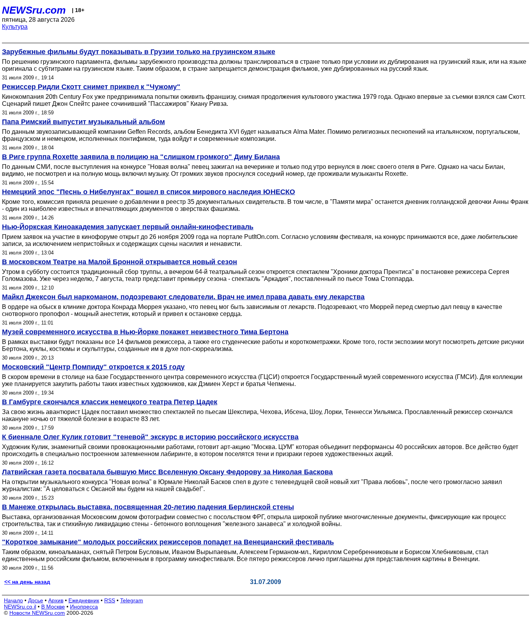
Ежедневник (83, 600)
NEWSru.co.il (20, 606)
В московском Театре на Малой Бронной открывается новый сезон (119, 262)
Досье (35, 600)
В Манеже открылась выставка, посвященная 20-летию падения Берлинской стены (148, 507)
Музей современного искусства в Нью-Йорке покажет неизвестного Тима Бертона (145, 332)
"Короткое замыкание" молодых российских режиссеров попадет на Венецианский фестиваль (168, 542)
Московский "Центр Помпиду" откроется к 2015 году (93, 367)
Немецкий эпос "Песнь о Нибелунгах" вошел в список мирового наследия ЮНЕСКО (148, 192)
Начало (13, 600)
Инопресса (84, 606)
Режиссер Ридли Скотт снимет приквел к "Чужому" (91, 87)
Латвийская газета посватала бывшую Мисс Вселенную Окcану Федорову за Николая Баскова (167, 472)
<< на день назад (27, 582)
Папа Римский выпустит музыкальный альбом (83, 122)
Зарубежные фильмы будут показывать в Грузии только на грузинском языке (138, 52)
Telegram (131, 600)
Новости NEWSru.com (37, 613)
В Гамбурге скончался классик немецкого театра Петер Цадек (109, 402)
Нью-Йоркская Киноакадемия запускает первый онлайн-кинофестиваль (127, 227)
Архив (55, 600)
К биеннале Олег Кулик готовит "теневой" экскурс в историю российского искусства (150, 437)
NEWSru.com (34, 10)
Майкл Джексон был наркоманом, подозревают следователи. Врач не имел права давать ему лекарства (183, 297)
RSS (109, 600)
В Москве (53, 606)
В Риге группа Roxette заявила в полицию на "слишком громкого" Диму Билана (141, 157)
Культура (15, 26)
